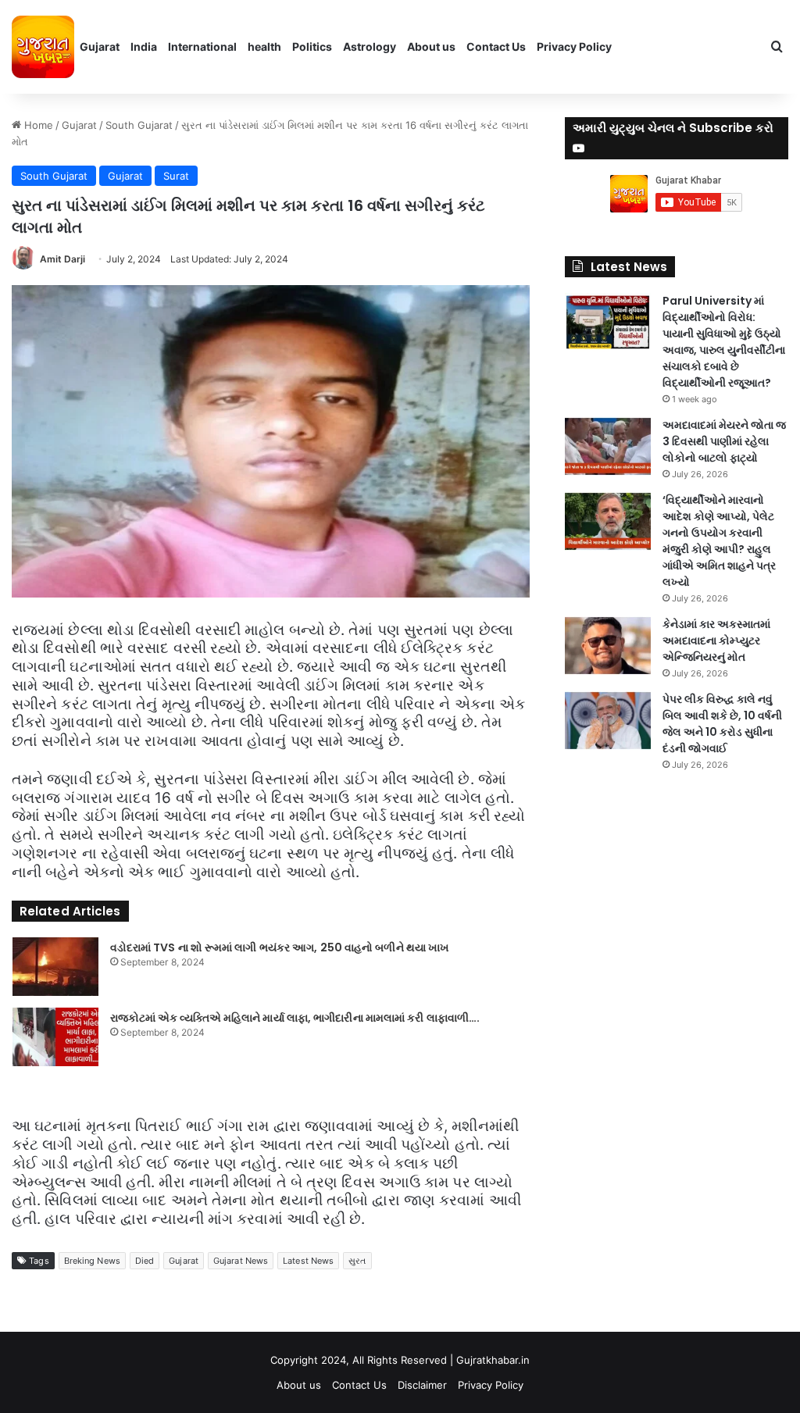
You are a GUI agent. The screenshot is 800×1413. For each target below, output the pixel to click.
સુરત (357, 1260)
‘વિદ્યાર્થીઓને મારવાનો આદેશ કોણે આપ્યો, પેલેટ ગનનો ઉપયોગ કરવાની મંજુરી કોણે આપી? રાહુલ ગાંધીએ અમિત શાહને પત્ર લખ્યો (719, 541)
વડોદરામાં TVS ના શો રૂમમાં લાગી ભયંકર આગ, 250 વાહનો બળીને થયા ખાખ (280, 947)
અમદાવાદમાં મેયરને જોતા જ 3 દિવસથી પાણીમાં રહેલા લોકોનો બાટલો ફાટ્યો (724, 441)
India (143, 46)
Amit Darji (62, 259)
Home (37, 125)
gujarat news (240, 1260)
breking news (92, 1260)
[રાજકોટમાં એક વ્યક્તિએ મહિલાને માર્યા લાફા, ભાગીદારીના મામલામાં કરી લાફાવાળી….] (55, 1037)
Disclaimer (422, 1385)
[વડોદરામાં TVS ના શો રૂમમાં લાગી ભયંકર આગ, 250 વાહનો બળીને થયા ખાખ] (55, 966)
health (264, 46)
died (144, 1260)
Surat (176, 175)
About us (431, 46)
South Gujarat (139, 125)
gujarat (183, 1260)
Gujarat (100, 46)
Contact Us (496, 46)
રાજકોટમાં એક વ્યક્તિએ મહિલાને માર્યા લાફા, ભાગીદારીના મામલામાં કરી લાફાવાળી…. (295, 1018)
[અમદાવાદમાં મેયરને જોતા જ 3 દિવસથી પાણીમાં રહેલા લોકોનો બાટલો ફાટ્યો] (608, 446)
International (202, 46)
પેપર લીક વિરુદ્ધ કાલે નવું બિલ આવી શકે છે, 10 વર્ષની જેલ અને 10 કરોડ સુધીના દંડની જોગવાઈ (722, 723)
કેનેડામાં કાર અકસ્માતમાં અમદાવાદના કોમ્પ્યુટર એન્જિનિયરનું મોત (716, 640)
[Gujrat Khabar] (43, 47)
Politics (312, 46)
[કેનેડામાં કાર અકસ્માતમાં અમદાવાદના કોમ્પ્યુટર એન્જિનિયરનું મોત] (608, 645)
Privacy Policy (574, 46)
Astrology (369, 46)
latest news (308, 1260)
